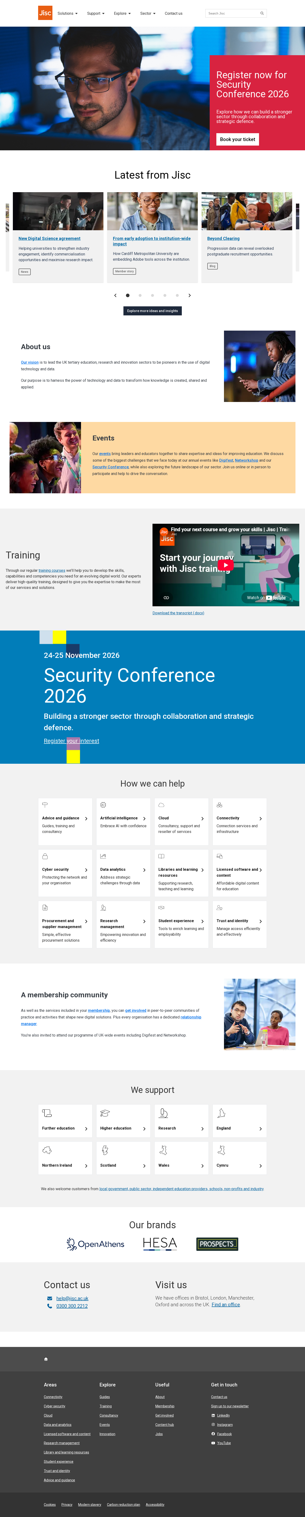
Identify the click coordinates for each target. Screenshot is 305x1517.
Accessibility (155, 1505)
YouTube (224, 1443)
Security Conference (110, 467)
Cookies (50, 1505)
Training (106, 1406)
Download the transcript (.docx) (178, 613)
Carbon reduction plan (123, 1505)
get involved (135, 1010)
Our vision (30, 362)
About (160, 1397)
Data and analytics (57, 1425)
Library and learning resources (66, 1452)
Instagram (225, 1425)
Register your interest (71, 741)
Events (105, 1425)
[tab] (127, 295)
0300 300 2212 (72, 1306)
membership (99, 1010)
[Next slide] (189, 295)
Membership (164, 1406)
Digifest (226, 460)
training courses (52, 570)
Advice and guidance (59, 1480)
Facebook (224, 1434)
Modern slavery (89, 1505)
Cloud (48, 1415)
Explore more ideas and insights (152, 311)
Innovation (107, 1434)
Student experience (58, 1461)
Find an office (226, 1304)
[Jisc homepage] (45, 13)
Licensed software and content (67, 1434)
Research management (62, 1443)
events (105, 453)
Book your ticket (237, 139)
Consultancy (109, 1415)
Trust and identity (57, 1471)
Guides (105, 1397)
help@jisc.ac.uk (72, 1298)
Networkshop (246, 460)
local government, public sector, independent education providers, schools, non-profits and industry (181, 1189)
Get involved (164, 1415)
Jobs (159, 1434)
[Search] (263, 13)
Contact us (174, 13)
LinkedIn (223, 1415)
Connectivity (53, 1397)
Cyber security (54, 1406)
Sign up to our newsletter (230, 1406)
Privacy (66, 1505)
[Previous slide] (115, 295)
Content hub (164, 1425)
